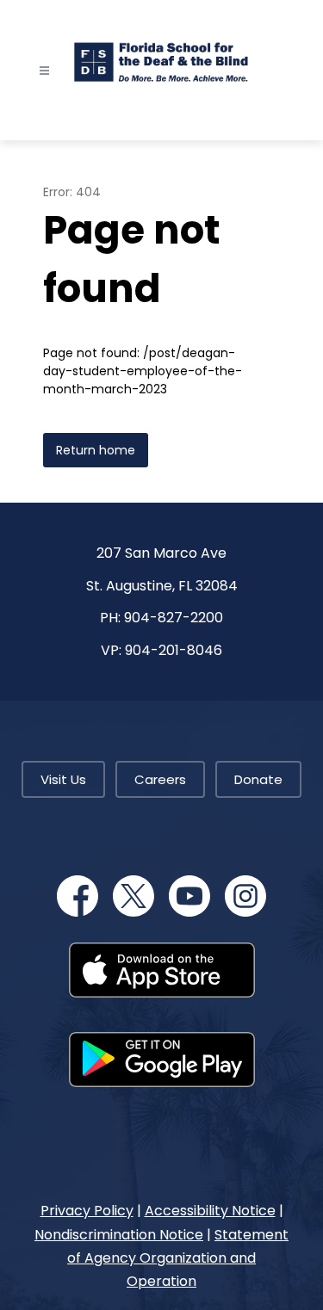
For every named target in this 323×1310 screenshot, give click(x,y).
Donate (258, 779)
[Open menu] (44, 71)
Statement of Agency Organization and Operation (178, 1258)
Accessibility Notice (210, 1210)
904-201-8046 (173, 650)
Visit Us (63, 779)
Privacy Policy (87, 1210)
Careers (160, 779)
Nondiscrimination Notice (118, 1235)
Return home (95, 450)
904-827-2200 (173, 617)
